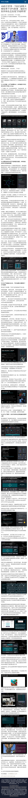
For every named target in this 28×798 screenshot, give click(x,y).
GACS (8, 776)
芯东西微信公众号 (12, 773)
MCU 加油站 (18, 788)
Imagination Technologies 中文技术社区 (18, 786)
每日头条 (12, 776)
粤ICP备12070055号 (14, 795)
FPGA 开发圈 (4, 1)
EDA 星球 (24, 788)
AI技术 (5, 776)
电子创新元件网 (5, 788)
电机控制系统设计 (5, 786)
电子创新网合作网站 (14, 785)
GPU (2, 776)
